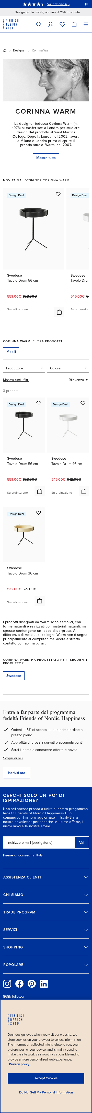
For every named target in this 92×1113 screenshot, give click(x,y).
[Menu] (86, 24)
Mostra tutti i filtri (16, 380)
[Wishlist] (62, 24)
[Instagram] (7, 984)
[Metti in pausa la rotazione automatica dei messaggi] (86, 4)
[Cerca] (39, 24)
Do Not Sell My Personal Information (46, 1092)
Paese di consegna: (19, 855)
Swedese (13, 676)
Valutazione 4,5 (58, 4)
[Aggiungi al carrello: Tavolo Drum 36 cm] (39, 601)
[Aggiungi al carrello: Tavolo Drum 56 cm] (59, 312)
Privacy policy (19, 1064)
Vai (81, 842)
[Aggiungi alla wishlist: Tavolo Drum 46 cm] (83, 403)
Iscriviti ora (16, 773)
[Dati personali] (50, 24)
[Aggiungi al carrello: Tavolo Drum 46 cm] (84, 491)
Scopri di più (13, 758)
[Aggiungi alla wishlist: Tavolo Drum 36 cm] (39, 513)
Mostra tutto (46, 158)
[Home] (5, 50)
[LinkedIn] (44, 984)
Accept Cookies (46, 1078)
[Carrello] (74, 24)
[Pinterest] (32, 984)
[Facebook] (19, 984)
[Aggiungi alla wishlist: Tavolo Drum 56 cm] (58, 194)
